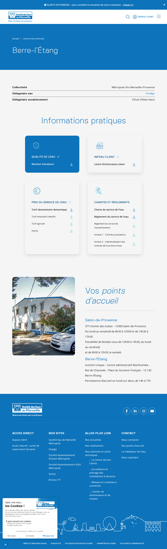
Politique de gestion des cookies (79, 543)
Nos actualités (93, 439)
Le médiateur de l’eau (133, 451)
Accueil (15, 38)
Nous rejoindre (129, 457)
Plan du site (56, 543)
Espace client (19, 439)
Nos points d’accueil (132, 445)
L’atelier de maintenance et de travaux (99, 495)
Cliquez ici (117, 4)
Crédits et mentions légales (35, 543)
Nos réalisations (94, 445)
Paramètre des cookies (106, 543)
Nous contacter (130, 439)
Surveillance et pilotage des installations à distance (102, 473)
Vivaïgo (150, 93)
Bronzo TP (54, 479)
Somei (52, 473)
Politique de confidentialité (132, 543)
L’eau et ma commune (33, 38)
